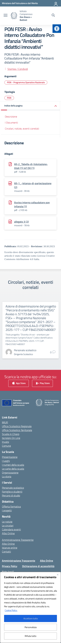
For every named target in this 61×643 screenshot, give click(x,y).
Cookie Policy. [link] (11, 610)
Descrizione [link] (11, 116)
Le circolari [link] (7, 525)
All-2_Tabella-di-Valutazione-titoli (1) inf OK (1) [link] (31, 166)
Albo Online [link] (8, 533)
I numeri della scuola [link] (13, 465)
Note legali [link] (8, 572)
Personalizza (31, 627)
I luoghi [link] (6, 461)
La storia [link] (6, 476)
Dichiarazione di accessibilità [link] (38, 566)
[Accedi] (56, 3)
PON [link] (9, 97)
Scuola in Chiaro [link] (10, 434)
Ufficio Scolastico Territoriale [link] (17, 430)
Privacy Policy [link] (9, 566)
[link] (57, 28)
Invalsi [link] (5, 442)
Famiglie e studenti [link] (12, 492)
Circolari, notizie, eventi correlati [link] (22, 128)
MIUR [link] (5, 422)
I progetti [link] (7, 510)
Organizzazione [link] (10, 472)
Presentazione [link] (9, 457)
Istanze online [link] (9, 548)
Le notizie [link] (7, 522)
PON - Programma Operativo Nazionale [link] (26, 82)
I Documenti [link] (11, 122)
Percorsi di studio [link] (11, 495)
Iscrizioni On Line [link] (11, 438)
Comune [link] (6, 446)
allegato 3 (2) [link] (21, 222)
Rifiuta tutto (30, 636)
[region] (30, 607)
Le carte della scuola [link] (13, 469)
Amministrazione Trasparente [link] (18, 540)
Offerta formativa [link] (11, 506)
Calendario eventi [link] (11, 529)
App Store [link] (20, 383)
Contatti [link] (6, 551)
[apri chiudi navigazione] (5, 16)
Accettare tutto (30, 618)
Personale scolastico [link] (13, 488)
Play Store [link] (44, 383)
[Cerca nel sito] (53, 15)
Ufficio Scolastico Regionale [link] (17, 426)
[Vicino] (58, 575)
